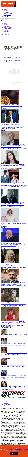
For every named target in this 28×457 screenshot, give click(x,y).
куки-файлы (7, 404)
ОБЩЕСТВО (7, 15)
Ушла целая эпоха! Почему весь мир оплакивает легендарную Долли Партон (13, 266)
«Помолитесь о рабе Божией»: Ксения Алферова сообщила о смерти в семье (13, 224)
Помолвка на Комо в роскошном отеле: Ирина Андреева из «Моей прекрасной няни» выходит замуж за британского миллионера (13, 324)
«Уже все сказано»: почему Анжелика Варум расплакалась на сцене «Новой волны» (14, 335)
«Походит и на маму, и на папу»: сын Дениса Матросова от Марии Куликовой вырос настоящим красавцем (13, 147)
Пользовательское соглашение (12, 405)
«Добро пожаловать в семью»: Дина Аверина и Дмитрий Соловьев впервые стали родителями (13, 377)
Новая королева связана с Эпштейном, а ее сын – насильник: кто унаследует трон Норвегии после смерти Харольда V (14, 185)
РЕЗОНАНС (7, 12)
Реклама (6, 33)
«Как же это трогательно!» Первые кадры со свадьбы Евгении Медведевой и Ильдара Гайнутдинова (13, 388)
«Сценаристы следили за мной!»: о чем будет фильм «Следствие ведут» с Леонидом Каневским (14, 284)
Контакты (6, 34)
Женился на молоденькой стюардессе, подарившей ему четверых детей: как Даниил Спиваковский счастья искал (13, 244)
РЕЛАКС (6, 16)
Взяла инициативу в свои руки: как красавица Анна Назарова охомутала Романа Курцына (13, 366)
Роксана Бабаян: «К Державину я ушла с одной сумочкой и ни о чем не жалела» (13, 344)
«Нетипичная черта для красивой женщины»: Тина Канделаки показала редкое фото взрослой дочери (13, 167)
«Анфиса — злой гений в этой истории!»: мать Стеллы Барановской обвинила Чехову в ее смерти (13, 305)
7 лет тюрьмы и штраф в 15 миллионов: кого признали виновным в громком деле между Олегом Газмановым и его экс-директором (12, 126)
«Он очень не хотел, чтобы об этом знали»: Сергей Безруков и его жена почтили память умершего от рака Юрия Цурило (12, 205)
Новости (6, 9)
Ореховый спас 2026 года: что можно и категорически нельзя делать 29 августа (11, 105)
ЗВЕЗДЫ (6, 10)
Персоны (6, 31)
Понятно (14, 453)
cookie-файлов (22, 450)
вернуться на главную (15, 58)
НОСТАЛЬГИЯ (8, 13)
